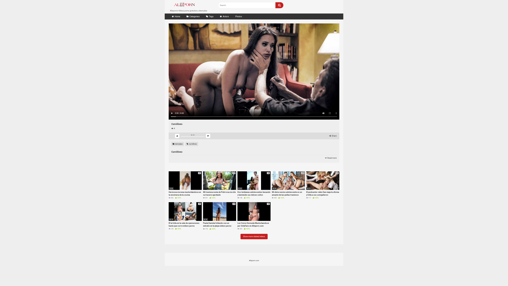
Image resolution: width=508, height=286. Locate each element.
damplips (179, 144)
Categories (194, 16)
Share (334, 136)
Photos (238, 16)
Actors (226, 16)
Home (177, 16)
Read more (332, 158)
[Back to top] (499, 278)
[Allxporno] (185, 4)
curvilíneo (193, 144)
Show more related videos (254, 236)
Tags (211, 16)
